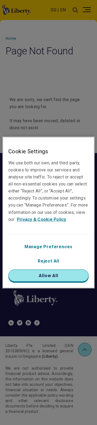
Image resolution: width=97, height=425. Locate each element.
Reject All (48, 260)
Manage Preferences (48, 246)
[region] (48, 212)
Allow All (48, 275)
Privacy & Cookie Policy (41, 219)
